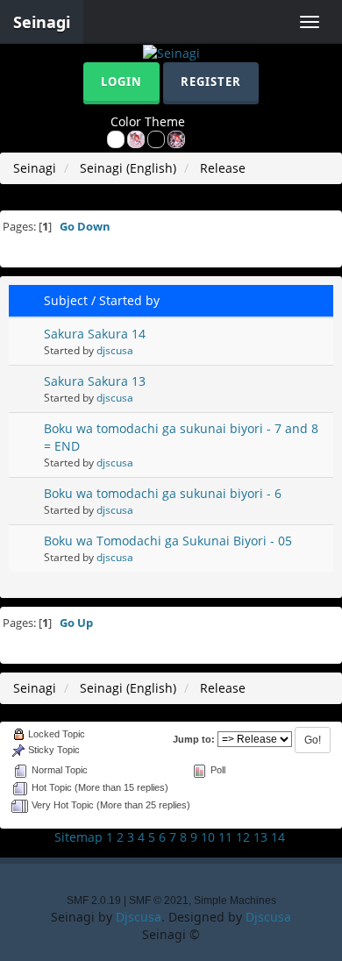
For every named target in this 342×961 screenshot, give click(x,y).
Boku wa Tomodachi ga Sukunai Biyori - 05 (168, 540)
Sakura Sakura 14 (95, 333)
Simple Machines (235, 900)
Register (211, 81)
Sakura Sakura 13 (95, 381)
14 (278, 837)
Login (121, 81)
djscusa (114, 350)
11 (225, 837)
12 (243, 837)
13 (260, 837)
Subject (66, 300)
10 (208, 837)
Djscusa (138, 916)
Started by (129, 300)
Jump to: (194, 739)
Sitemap (78, 837)
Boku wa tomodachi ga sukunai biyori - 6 (162, 493)
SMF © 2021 (159, 900)
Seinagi (41, 21)
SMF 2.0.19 (94, 900)
